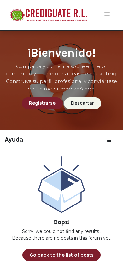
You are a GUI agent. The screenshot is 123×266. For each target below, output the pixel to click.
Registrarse (42, 103)
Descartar (82, 103)
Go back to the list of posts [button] (62, 255)
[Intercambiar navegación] (107, 15)
